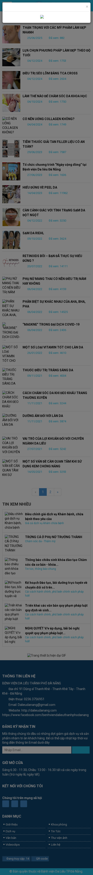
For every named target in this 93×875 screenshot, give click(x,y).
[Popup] (46, 17)
